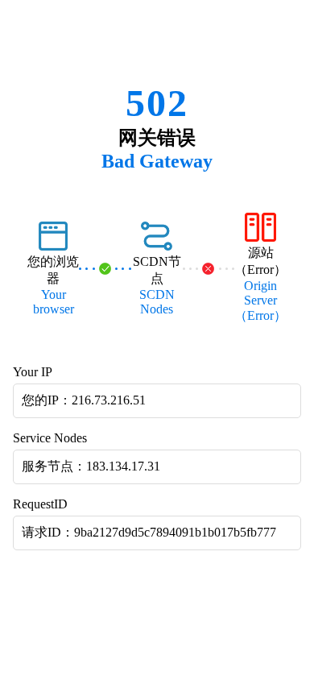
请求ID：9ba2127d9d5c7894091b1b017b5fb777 (149, 532)
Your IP (32, 372)
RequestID (40, 504)
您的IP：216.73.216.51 (84, 400)
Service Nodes (50, 438)
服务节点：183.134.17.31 (91, 466)
